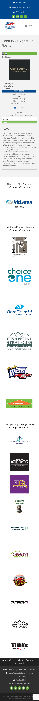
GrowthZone (26, 698)
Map (5, 122)
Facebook (20, 108)
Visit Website (19, 91)
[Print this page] (3, 54)
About (5, 119)
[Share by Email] (6, 54)
